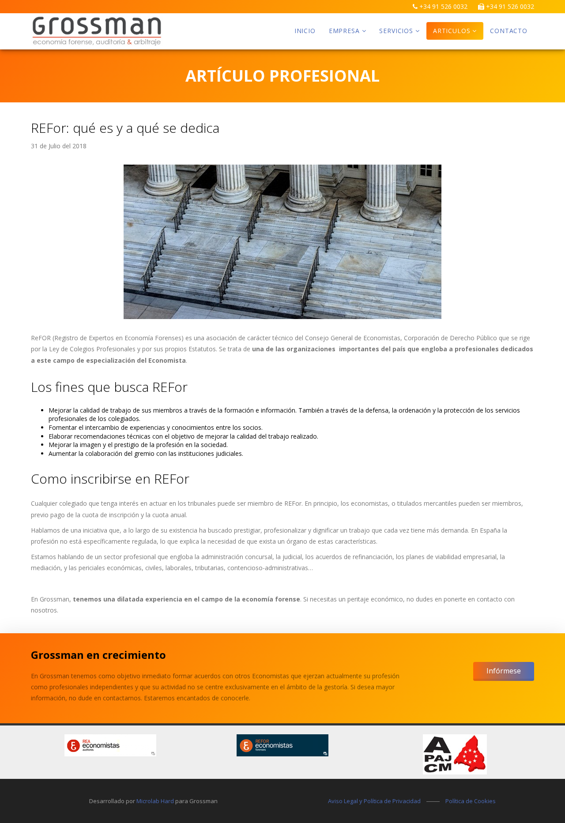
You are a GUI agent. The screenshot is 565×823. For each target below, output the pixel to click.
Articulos (452, 30)
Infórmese (503, 671)
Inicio (305, 30)
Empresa (344, 30)
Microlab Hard (155, 801)
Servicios (396, 30)
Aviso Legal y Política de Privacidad (374, 801)
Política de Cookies (470, 801)
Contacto (508, 30)
